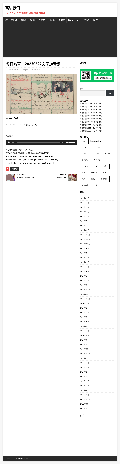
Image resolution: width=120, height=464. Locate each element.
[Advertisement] (60, 40)
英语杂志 (23, 20)
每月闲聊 (95, 20)
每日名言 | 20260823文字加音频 (91, 103)
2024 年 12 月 (85, 289)
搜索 (81, 89)
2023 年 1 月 (84, 395)
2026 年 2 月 (84, 225)
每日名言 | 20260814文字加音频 (91, 131)
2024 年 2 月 (84, 335)
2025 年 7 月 (84, 257)
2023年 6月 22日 (14, 70)
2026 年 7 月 (84, 203)
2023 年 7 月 (84, 367)
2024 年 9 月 (84, 303)
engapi (25, 70)
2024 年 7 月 (84, 312)
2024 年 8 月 (84, 308)
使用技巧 (86, 20)
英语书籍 (14, 20)
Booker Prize (87, 147)
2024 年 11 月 (85, 294)
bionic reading (95, 141)
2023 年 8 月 (84, 363)
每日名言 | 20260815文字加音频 (91, 128)
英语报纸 (32, 20)
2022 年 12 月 (85, 399)
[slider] (72, 142)
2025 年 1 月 (84, 285)
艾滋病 (93, 179)
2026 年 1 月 (84, 230)
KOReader (95, 153)
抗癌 (83, 172)
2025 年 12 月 (85, 235)
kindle (84, 153)
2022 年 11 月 (85, 404)
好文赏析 (52, 20)
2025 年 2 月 (84, 280)
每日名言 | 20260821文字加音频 (91, 110)
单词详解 (42, 20)
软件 (95, 185)
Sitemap (27, 458)
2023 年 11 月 (85, 349)
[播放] (9, 142)
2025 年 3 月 (84, 276)
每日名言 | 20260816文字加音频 (91, 125)
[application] (41, 142)
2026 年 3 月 (84, 221)
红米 (83, 179)
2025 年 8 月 (84, 253)
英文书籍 (104, 179)
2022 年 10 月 (85, 408)
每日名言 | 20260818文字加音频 (91, 119)
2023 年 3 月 (84, 385)
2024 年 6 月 (84, 317)
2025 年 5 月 (84, 267)
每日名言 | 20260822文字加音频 (91, 107)
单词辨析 (97, 160)
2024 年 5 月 (84, 321)
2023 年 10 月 (85, 353)
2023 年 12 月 (85, 344)
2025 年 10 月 (85, 244)
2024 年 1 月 (84, 340)
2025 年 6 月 (84, 262)
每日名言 (62, 20)
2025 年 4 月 (84, 271)
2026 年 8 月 (84, 198)
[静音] (67, 142)
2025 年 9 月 (84, 248)
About (21, 458)
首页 (6, 20)
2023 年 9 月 (84, 358)
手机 (106, 166)
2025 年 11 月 (85, 239)
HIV (107, 147)
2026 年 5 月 (84, 212)
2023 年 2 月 (84, 390)
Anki (78, 20)
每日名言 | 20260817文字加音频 (91, 122)
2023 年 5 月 (84, 376)
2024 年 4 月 (84, 326)
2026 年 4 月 (84, 216)
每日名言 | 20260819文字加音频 (91, 116)
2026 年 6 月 (84, 207)
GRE (98, 147)
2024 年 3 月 (84, 331)
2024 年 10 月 (85, 299)
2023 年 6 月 (84, 372)
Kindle (70, 20)
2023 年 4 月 (84, 381)
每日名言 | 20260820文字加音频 (91, 113)
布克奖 (96, 166)
